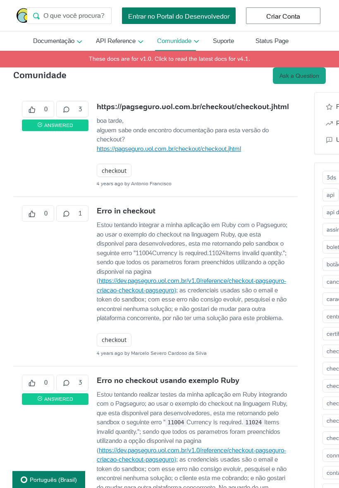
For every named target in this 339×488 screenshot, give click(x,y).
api (330, 195)
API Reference (116, 41)
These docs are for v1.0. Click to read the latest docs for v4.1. (169, 58)
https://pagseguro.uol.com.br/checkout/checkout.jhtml (169, 149)
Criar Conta (283, 16)
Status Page (272, 41)
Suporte (223, 41)
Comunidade (174, 41)
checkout (114, 171)
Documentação (53, 41)
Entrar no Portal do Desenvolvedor (178, 16)
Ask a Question (299, 75)
